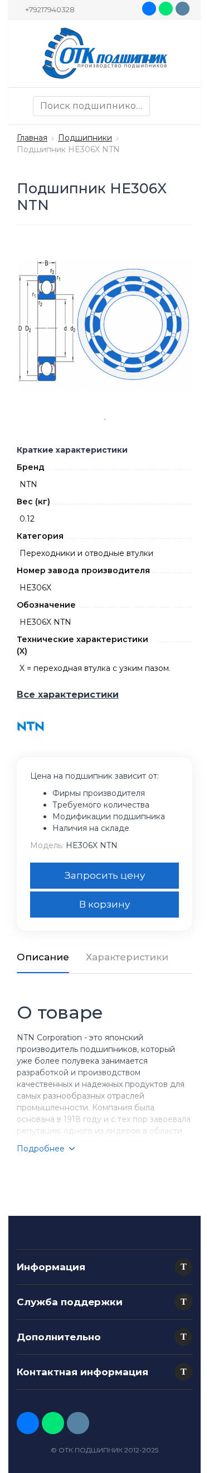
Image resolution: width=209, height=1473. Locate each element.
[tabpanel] (104, 323)
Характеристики (127, 957)
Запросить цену (105, 875)
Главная (32, 138)
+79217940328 (50, 9)
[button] (183, 1267)
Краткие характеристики (72, 450)
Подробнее (41, 1149)
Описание (43, 957)
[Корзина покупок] (181, 106)
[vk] (149, 9)
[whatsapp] (166, 9)
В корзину (104, 904)
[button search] (160, 106)
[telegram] (182, 9)
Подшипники (85, 138)
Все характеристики (68, 694)
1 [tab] (104, 419)
